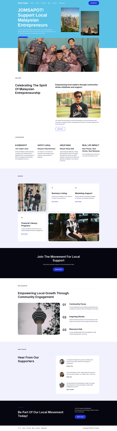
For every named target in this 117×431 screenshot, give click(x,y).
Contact (54, 3)
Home (32, 3)
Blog (49, 3)
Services (43, 3)
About (37, 3)
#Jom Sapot (23, 3)
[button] (93, 3)
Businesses (62, 3)
